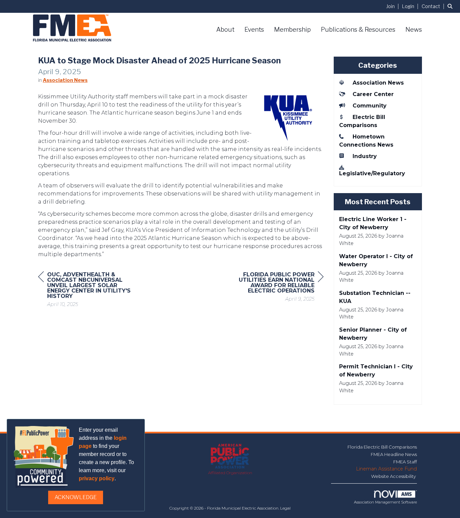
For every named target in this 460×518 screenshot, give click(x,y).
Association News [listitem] (378, 83)
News (413, 29)
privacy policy (96, 478)
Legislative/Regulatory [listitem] (372, 173)
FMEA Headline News (394, 454)
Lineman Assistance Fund (386, 469)
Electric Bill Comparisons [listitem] (362, 121)
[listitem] (393, 6)
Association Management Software (385, 502)
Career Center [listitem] (373, 94)
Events (254, 29)
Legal (285, 508)
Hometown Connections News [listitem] (366, 140)
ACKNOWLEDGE (76, 497)
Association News (65, 80)
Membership (292, 29)
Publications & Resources (358, 29)
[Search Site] (451, 6)
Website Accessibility (394, 476)
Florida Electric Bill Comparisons (382, 447)
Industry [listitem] (365, 156)
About (225, 29)
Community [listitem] (370, 105)
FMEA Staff (405, 461)
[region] (273, 287)
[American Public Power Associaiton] (230, 457)
